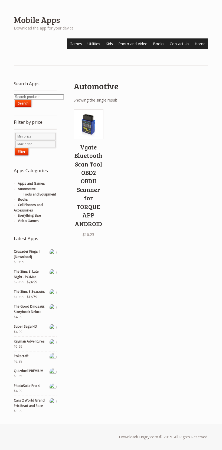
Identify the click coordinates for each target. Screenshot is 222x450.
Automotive (27, 189)
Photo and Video (133, 43)
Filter (21, 151)
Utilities (93, 43)
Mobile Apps (37, 19)
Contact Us (179, 43)
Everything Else (29, 215)
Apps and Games (31, 183)
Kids (109, 43)
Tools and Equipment (39, 194)
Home (200, 43)
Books (158, 43)
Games (76, 43)
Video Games (28, 221)
